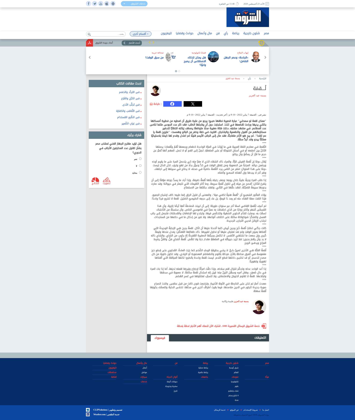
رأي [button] (226, 33)
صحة (237, 400)
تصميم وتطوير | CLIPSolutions (107, 410)
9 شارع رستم (234, 395)
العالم (236, 372)
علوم (237, 386)
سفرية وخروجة (171, 386)
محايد (134, 173)
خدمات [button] (144, 382)
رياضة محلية (203, 368)
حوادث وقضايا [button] (184, 33)
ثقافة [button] (113, 377)
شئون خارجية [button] (251, 33)
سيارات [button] (143, 377)
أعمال (145, 368)
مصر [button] (266, 33)
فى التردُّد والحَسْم (129, 92)
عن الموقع (234, 410)
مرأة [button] (267, 377)
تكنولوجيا (235, 381)
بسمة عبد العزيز (233, 78)
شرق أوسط (234, 368)
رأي (249, 78)
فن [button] (218, 33)
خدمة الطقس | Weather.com (106, 414)
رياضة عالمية (203, 372)
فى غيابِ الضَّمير (131, 123)
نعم (135, 159)
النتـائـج (95, 183)
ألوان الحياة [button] (172, 377)
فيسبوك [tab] (160, 338)
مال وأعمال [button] (204, 33)
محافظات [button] (112, 372)
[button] (150, 42)
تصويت (106, 183)
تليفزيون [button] (166, 33)
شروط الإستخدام (251, 410)
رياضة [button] (235, 33)
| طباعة (157, 104)
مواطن (144, 372)
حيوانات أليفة (172, 381)
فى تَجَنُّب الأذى (131, 104)
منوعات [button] (235, 377)
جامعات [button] (204, 377)
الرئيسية (262, 78)
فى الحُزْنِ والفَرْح (130, 98)
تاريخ (176, 391)
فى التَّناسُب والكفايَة (128, 111)
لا (136, 166)
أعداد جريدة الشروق (104, 43)
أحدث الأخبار (134, 43)
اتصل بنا (265, 410)
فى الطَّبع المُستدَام (128, 117)
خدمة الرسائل (220, 410)
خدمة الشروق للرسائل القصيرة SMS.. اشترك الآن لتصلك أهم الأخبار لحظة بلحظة (218, 326)
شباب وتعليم (233, 391)
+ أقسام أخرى (140, 33)
